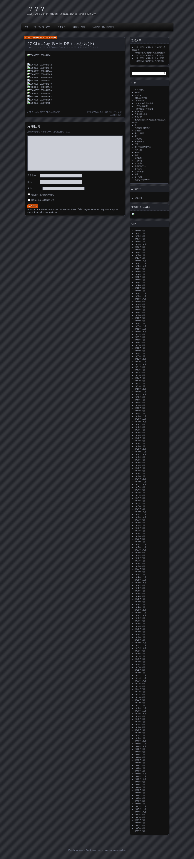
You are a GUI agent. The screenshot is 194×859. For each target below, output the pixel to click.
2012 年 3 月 (140, 667)
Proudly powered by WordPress (82, 850)
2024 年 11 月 (140, 263)
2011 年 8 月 (140, 686)
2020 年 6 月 (140, 400)
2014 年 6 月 (140, 594)
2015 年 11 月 (140, 547)
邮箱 (29, 182)
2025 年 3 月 (140, 252)
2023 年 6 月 (140, 310)
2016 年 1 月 (140, 542)
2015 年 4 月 (140, 566)
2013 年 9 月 (140, 618)
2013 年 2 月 (140, 637)
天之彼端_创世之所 (142, 128)
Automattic (120, 850)
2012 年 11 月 (140, 645)
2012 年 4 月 (140, 664)
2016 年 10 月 (140, 517)
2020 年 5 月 (140, 403)
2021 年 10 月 (140, 364)
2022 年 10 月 (140, 332)
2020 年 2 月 (140, 411)
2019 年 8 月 (140, 427)
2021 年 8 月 (140, 367)
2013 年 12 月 (140, 610)
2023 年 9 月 (140, 302)
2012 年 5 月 (140, 662)
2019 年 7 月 (140, 430)
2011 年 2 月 (140, 703)
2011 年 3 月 (140, 700)
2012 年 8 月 (140, 654)
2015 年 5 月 (140, 564)
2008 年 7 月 (140, 787)
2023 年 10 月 (140, 299)
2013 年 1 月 (140, 640)
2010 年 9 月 (140, 716)
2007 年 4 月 (140, 828)
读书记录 (138, 169)
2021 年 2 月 (140, 383)
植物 (136, 155)
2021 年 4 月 (140, 378)
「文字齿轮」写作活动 (144, 109)
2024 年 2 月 (140, 288)
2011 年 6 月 (140, 692)
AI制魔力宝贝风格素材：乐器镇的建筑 (150, 53)
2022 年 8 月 (140, 337)
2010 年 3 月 (140, 733)
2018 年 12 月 (140, 449)
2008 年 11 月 (140, 776)
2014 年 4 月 (140, 599)
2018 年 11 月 (140, 452)
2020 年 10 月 (140, 394)
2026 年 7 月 (140, 233)
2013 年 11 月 (140, 613)
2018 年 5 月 (140, 465)
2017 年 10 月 (140, 484)
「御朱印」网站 (78, 27)
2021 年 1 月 (140, 386)
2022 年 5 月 (140, 345)
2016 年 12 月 (140, 512)
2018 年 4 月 (140, 468)
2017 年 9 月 (140, 487)
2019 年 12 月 (140, 416)
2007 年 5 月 (140, 825)
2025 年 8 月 (140, 247)
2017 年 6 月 (140, 495)
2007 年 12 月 (140, 806)
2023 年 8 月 (140, 304)
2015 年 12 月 (140, 544)
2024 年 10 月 (140, 266)
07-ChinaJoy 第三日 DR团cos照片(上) (44, 112)
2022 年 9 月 (140, 334)
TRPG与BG (139, 101)
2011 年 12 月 (140, 675)
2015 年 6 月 (140, 561)
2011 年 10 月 (140, 681)
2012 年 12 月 (140, 643)
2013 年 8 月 (140, 621)
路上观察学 (139, 172)
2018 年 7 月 (140, 460)
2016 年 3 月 (140, 536)
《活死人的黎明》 (142, 106)
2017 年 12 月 (140, 479)
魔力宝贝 (138, 177)
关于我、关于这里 (42, 27)
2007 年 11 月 (140, 809)
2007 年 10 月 (140, 812)
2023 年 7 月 (140, 307)
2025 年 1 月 (140, 258)
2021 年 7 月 (140, 370)
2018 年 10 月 (140, 454)
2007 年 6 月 (140, 823)
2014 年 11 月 (140, 580)
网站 (29, 188)
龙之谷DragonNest (142, 180)
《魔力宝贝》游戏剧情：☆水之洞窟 (149, 55)
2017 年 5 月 (140, 498)
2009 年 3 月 (140, 765)
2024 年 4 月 (140, 282)
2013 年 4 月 (140, 632)
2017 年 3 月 (140, 503)
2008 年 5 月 (140, 793)
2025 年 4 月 (140, 250)
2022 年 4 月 (140, 348)
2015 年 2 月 (140, 572)
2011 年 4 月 (140, 697)
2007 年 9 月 (140, 815)
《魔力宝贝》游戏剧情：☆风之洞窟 (149, 61)
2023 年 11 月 (140, 296)
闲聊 (136, 174)
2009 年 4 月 (140, 763)
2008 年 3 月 (140, 798)
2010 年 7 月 (140, 722)
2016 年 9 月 (140, 520)
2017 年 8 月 (140, 490)
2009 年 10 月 (140, 746)
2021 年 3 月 (140, 381)
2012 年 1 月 (140, 673)
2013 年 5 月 (140, 629)
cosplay (39, 47)
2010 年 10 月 (140, 714)
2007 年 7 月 (140, 820)
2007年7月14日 (49, 38)
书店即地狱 (139, 112)
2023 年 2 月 (140, 321)
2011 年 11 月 (140, 678)
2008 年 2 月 (140, 801)
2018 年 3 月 (140, 471)
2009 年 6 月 (140, 757)
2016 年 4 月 (140, 533)
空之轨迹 (46, 47)
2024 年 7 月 (140, 274)
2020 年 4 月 (140, 405)
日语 (136, 144)
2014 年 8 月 (140, 588)
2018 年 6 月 (140, 463)
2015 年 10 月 (140, 550)
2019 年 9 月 (140, 424)
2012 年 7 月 (140, 656)
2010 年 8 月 (140, 719)
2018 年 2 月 (140, 473)
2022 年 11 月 (140, 329)
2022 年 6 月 (140, 343)
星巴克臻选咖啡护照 (143, 147)
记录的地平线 (140, 166)
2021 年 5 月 (140, 375)
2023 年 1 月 (140, 323)
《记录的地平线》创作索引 (102, 27)
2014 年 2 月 (140, 604)
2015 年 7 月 (140, 558)
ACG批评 (138, 198)
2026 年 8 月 (140, 231)
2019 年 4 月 (140, 438)
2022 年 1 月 (140, 356)
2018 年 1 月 (140, 476)
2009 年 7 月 (140, 755)
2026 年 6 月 (140, 236)
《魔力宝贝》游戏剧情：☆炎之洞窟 (149, 58)
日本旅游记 (139, 142)
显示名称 (31, 175)
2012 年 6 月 (140, 659)
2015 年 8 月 (140, 555)
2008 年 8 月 (140, 785)
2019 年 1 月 (140, 446)
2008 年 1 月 (140, 804)
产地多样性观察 (141, 114)
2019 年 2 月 (140, 443)
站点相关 (138, 163)
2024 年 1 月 (140, 291)
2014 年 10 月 (140, 583)
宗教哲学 (138, 131)
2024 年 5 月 (140, 280)
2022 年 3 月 (140, 351)
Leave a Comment (90, 47)
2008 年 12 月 (140, 774)
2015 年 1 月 (140, 574)
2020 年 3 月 (140, 408)
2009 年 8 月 (140, 752)
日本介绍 (138, 139)
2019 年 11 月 (140, 419)
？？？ (36, 8)
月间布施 (138, 150)
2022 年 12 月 (140, 326)
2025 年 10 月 (140, 244)
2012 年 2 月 (140, 670)
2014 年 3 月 (140, 602)
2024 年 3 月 (140, 285)
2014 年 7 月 (140, 591)
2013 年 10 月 (140, 615)
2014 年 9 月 (140, 585)
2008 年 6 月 (140, 790)
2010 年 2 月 (140, 735)
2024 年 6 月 (140, 277)
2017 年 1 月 (140, 509)
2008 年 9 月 (140, 782)
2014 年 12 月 (140, 577)
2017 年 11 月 (140, 482)
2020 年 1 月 (140, 413)
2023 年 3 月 (140, 318)
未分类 (137, 152)
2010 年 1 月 (140, 738)
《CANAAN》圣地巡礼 (144, 103)
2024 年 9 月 (140, 269)
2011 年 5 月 (140, 694)
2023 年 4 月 (140, 315)
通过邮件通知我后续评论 (42, 194)
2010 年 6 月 (140, 724)
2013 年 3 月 (140, 634)
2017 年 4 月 (140, 501)
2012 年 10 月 (140, 648)
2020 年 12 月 (140, 389)
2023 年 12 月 (140, 293)
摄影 (136, 136)
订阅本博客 (60, 27)
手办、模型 (139, 133)
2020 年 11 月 (140, 392)
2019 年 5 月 (140, 435)
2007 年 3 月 (140, 831)
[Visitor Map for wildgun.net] (133, 215)
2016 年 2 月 (140, 539)
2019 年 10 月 (140, 422)
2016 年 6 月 (140, 528)
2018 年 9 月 (140, 457)
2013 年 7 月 (140, 624)
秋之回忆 (138, 158)
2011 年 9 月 (140, 684)
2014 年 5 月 (140, 596)
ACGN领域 (139, 90)
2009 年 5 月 (140, 760)
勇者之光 (138, 117)
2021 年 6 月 (140, 373)
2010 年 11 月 (140, 711)
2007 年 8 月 (140, 817)
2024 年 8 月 (140, 272)
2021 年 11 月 (140, 362)
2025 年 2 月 (140, 255)
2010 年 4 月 (140, 730)
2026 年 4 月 (140, 239)
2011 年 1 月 (140, 705)
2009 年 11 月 (140, 744)
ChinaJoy (62, 47)
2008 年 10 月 (140, 779)
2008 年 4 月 (140, 795)
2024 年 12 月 (140, 261)
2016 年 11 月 (140, 514)
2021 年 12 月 (140, 359)
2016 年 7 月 (140, 525)
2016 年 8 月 (140, 523)
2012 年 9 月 (140, 651)
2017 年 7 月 (140, 493)
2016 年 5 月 (140, 531)
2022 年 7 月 (140, 340)
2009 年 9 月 (140, 749)
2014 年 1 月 (140, 607)
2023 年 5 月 (140, 312)
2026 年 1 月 (140, 242)
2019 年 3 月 (140, 441)
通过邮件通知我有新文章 (42, 200)
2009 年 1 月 (140, 771)
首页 (27, 27)
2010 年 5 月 (140, 727)
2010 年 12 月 (140, 708)
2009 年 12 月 (140, 741)
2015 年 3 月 (140, 569)
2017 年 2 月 (140, 506)
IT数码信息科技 (141, 98)
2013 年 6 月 (140, 626)
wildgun (36, 38)
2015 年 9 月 (140, 553)
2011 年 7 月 (140, 689)
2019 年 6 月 (140, 433)
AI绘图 (137, 92)
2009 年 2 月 (140, 768)
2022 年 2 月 (140, 353)
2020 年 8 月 (140, 397)
